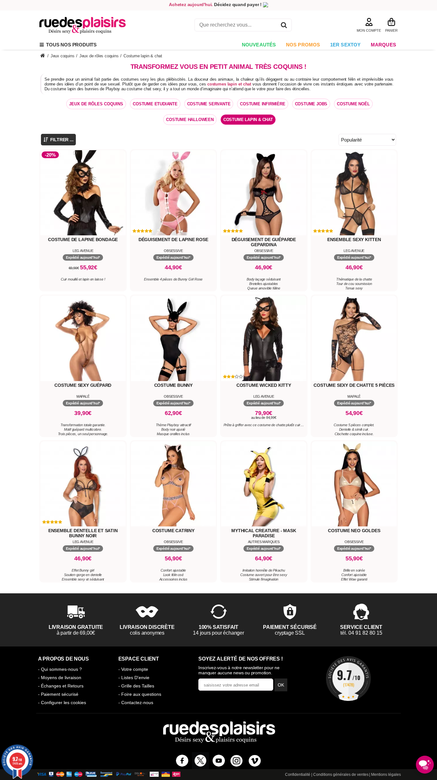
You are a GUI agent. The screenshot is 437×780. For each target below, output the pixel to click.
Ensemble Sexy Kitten (354, 239)
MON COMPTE (369, 30)
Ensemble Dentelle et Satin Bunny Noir (83, 533)
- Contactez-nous (135, 702)
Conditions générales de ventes (341, 774)
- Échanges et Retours (60, 685)
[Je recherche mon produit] (284, 26)
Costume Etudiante (155, 104)
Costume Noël (353, 104)
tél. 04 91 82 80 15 (361, 633)
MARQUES (383, 44)
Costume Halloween (190, 119)
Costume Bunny (173, 385)
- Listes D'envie (133, 677)
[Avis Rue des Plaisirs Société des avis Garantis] (348, 678)
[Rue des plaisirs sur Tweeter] (200, 760)
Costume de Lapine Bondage (83, 239)
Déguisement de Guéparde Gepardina (264, 242)
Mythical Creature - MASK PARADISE (263, 533)
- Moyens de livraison (59, 677)
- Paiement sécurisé (58, 694)
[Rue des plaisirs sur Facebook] (182, 760)
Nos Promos (303, 44)
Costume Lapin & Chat (248, 119)
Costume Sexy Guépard (82, 385)
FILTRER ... (61, 139)
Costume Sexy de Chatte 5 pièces (354, 385)
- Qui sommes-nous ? (60, 669)
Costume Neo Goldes (354, 530)
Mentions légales (386, 774)
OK (281, 684)
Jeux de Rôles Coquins (96, 104)
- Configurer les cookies (62, 702)
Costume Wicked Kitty (263, 385)
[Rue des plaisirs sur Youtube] (218, 760)
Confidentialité (297, 774)
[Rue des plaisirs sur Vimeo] (254, 760)
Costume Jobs (311, 104)
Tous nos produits (70, 44)
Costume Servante (209, 104)
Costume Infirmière (262, 104)
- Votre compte (133, 669)
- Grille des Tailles (136, 685)
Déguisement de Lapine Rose (173, 239)
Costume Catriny (173, 530)
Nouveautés (259, 44)
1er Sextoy (345, 44)
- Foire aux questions (139, 694)
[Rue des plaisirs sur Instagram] (236, 760)
